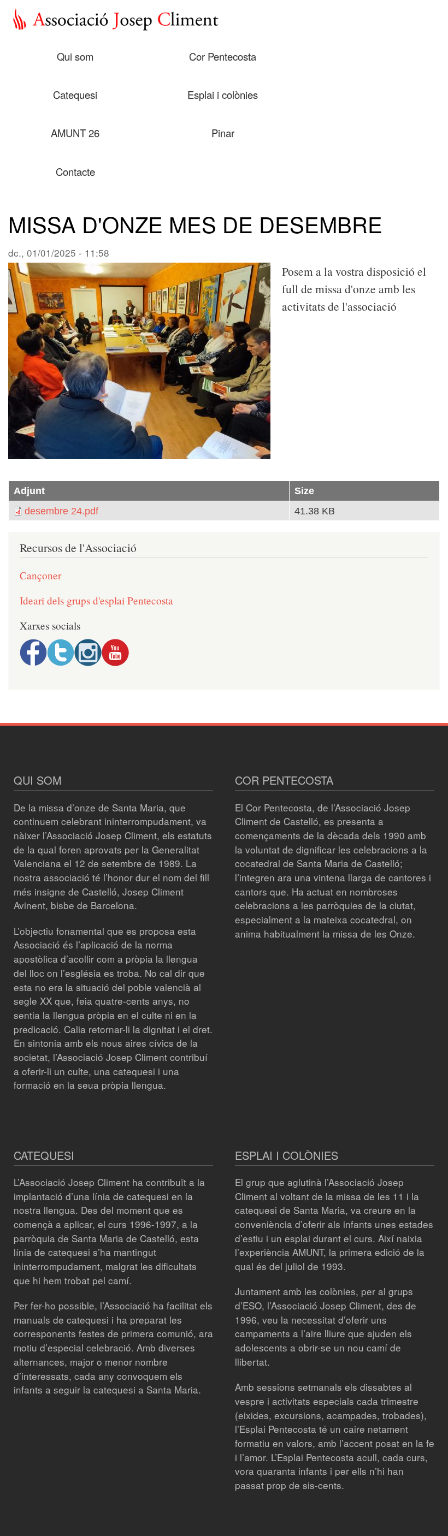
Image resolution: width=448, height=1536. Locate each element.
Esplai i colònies (222, 94)
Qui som (75, 56)
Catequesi (75, 94)
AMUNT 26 (75, 133)
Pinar (222, 133)
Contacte (75, 171)
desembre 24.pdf (61, 511)
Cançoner (40, 575)
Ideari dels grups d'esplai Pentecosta (96, 600)
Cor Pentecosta (222, 56)
